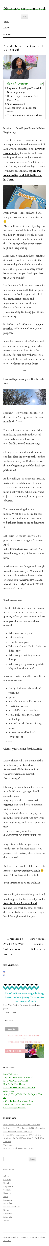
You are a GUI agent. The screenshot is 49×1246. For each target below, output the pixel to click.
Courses (7, 34)
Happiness (7, 1193)
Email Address (10, 1013)
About (6, 28)
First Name (9, 1020)
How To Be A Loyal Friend (14, 1084)
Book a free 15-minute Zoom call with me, (24, 903)
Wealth (6, 1220)
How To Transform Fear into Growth (18, 1148)
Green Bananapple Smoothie (14, 1108)
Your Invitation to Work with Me (24, 115)
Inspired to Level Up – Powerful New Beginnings (24, 90)
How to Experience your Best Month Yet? (22, 98)
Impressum (24, 1237)
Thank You (7, 1145)
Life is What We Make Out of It (15, 1081)
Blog (6, 22)
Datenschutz (33, 1237)
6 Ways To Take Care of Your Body (18, 1101)
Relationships (8, 1217)
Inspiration (7, 1200)
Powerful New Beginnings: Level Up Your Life (22, 1135)
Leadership (7, 1203)
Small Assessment (16, 104)
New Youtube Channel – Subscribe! (38, 944)
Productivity (8, 1213)
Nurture (6, 1210)
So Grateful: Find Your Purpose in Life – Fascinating (24, 1128)
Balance (6, 1176)
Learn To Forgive (10, 1074)
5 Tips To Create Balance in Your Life (18, 1077)
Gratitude (7, 1190)
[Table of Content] (41, 84)
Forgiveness (8, 1186)
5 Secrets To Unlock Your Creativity (18, 1104)
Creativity (7, 1180)
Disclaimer (42, 1237)
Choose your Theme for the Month (21, 109)
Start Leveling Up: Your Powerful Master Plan (21, 1125)
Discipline (7, 1183)
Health (5, 1197)
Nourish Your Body (11, 1207)
